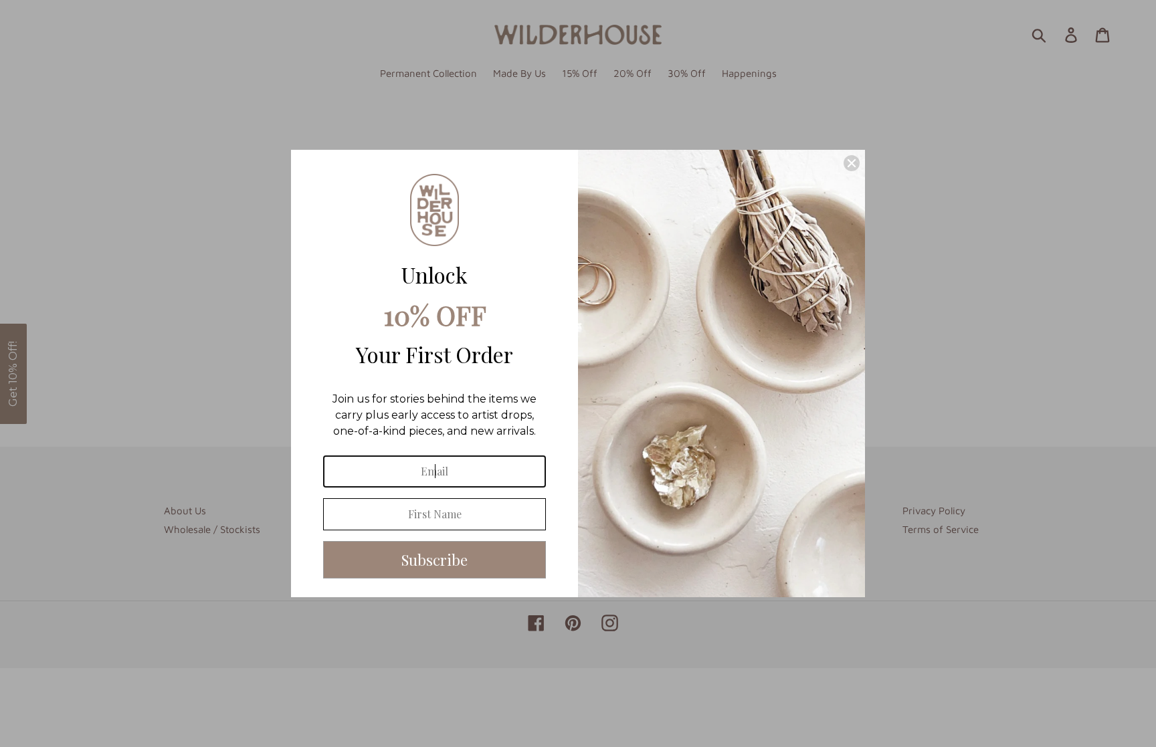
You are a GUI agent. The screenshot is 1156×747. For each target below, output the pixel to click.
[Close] (852, 163)
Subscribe (434, 560)
